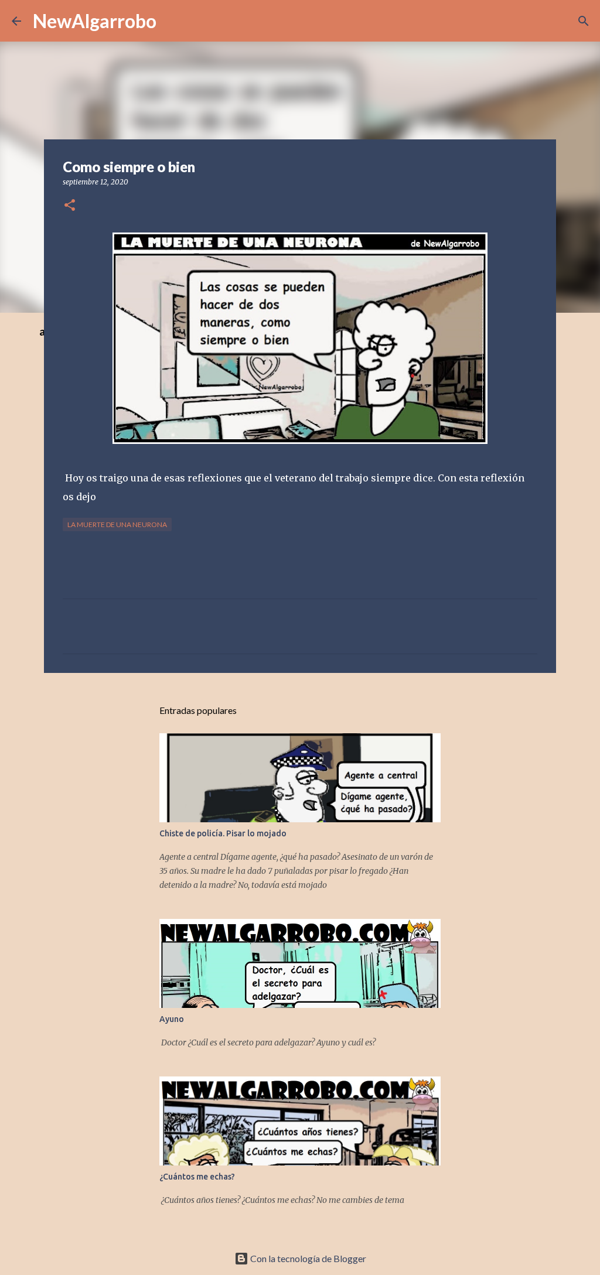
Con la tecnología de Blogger (307, 1258)
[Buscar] (584, 21)
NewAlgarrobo (94, 20)
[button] (70, 206)
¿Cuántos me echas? (197, 1176)
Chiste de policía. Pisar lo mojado (223, 833)
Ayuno (171, 1019)
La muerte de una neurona (117, 524)
